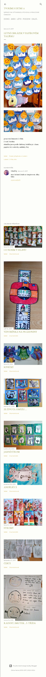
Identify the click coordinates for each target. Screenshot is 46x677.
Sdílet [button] (5, 156)
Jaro (13, 19)
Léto (19, 19)
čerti (7, 563)
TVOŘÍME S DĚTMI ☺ (14, 8)
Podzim (26, 19)
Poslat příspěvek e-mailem (18, 156)
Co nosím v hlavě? (15, 249)
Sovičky (8, 367)
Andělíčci (10, 487)
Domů (7, 19)
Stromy (8, 527)
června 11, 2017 (23, 171)
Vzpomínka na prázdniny (20, 331)
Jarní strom (12, 451)
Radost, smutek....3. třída (20, 623)
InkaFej (14, 171)
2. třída (11, 159)
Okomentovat (14, 254)
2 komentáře (13, 336)
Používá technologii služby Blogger (25, 666)
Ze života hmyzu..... (15, 409)
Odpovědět (16, 180)
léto (15, 159)
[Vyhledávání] (40, 3)
